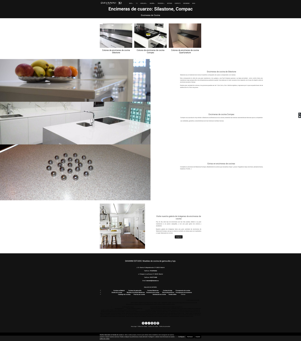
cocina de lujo (186, 307)
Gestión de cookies (153, 326)
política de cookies (104, 338)
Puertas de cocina (139, 294)
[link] (111, 3)
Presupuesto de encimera (184, 292)
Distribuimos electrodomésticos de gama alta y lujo (117, 302)
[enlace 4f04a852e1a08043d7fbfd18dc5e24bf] (185, 35)
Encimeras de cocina (153, 292)
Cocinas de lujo (167, 290)
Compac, (179, 300)
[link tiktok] (149, 323)
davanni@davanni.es (152, 280)
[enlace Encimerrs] (116, 35)
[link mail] (299, 116)
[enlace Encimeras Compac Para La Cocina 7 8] (150, 35)
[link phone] (299, 114)
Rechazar (190, 336)
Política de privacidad (164, 326)
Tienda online (172, 294)
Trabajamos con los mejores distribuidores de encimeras (158, 300)
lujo (113, 307)
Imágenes (178, 237)
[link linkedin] (158, 323)
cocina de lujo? (146, 308)
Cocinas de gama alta (135, 290)
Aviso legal (134, 326)
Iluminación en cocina (159, 294)
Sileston (184, 300)
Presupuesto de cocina (183, 290)
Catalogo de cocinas (124, 294)
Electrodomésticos (168, 292)
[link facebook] (143, 323)
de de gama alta (141, 310)
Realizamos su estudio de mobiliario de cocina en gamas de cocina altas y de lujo (122, 300)
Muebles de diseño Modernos (136, 292)
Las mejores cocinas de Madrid (142, 307)
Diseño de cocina (118, 292)
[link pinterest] (152, 323)
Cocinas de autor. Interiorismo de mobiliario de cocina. (162, 297)
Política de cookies (142, 326)
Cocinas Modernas (153, 290)
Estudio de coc (118, 307)
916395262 (153, 271)
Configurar (181, 336)
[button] (131, 3)
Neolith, (175, 300)
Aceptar (198, 336)
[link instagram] (146, 323)
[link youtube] (155, 323)
